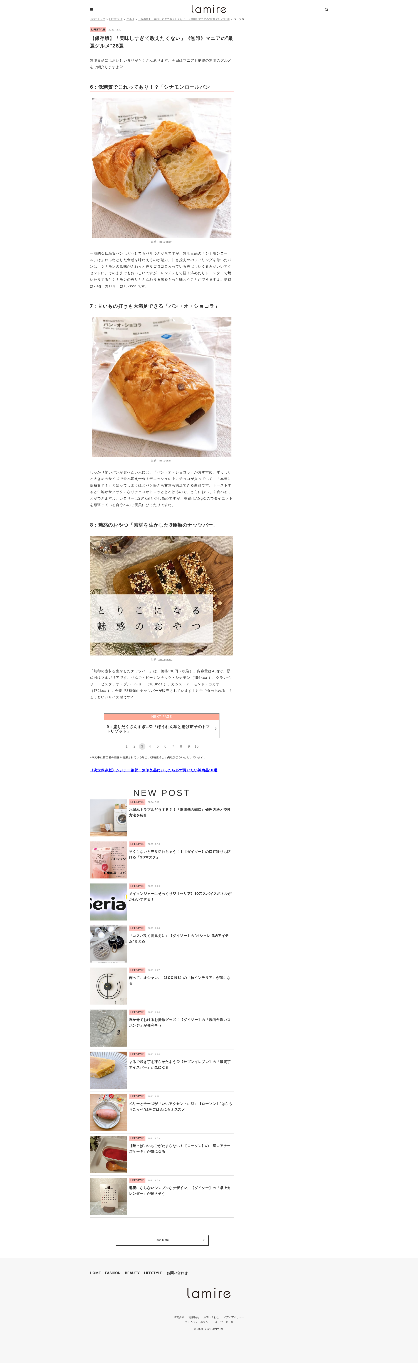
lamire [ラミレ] (209, 8)
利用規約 (194, 1317)
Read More (162, 1239)
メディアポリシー (233, 1317)
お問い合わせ (177, 1273)
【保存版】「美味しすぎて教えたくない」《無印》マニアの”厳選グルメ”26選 (184, 19)
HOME (95, 1273)
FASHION (113, 1273)
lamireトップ (97, 19)
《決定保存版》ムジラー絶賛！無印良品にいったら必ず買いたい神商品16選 (153, 770)
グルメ (130, 19)
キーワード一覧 (224, 1322)
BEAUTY (132, 1273)
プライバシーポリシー (198, 1322)
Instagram (165, 241)
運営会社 (179, 1317)
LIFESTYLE (116, 19)
